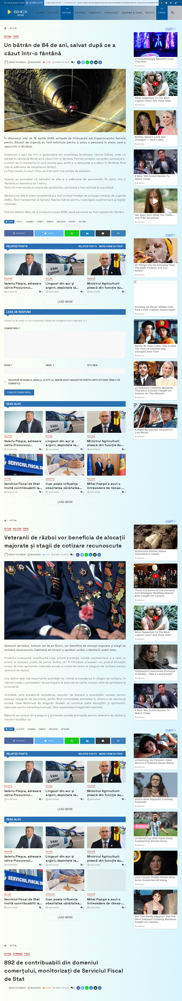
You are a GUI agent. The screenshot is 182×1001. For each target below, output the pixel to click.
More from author (110, 246)
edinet (40, 221)
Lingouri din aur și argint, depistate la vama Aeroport (61, 286)
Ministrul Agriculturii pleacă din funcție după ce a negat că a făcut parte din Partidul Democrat (106, 286)
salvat (72, 221)
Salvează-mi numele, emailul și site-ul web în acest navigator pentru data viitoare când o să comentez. (64, 382)
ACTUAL (13, 28)
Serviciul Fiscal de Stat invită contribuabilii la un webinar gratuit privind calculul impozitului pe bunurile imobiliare (22, 486)
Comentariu (12, 328)
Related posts (87, 246)
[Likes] (162, 3)
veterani (65, 729)
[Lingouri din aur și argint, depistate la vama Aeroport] (65, 264)
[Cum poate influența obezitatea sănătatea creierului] (65, 465)
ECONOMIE (18, 954)
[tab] (87, 246)
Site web (92, 365)
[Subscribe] (176, 3)
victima (82, 221)
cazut (19, 221)
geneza (50, 221)
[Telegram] (171, 3)
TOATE (16, 36)
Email (50, 365)
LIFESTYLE (50, 479)
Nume (8, 365)
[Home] (5, 28)
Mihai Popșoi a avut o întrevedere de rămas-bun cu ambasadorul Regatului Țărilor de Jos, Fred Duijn (106, 486)
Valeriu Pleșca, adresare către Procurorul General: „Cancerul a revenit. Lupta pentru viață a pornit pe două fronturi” (22, 286)
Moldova (61, 221)
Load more (65, 301)
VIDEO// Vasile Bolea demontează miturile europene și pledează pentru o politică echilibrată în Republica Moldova (71, 3)
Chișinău (30, 221)
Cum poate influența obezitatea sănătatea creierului (62, 486)
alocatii (20, 729)
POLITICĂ (8, 279)
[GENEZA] (17, 12)
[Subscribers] (166, 3)
